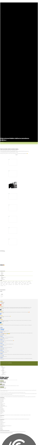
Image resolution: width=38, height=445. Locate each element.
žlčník (4, 285)
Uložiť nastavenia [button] (7, 430)
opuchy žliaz (2, 283)
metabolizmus (13, 282)
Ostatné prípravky (3, 279)
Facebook (2, 295)
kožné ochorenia (29, 281)
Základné (1, 396)
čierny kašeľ (22, 284)
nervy (25, 282)
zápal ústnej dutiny (16, 284)
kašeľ (26, 281)
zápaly (13, 284)
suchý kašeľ (19, 283)
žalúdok (24, 284)
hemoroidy (21, 281)
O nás (1, 272)
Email (1, 294)
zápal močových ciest (10, 284)
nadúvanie (23, 282)
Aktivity (2, 274)
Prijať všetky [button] (1, 430)
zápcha (19, 284)
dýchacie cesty (16, 281)
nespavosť (27, 282)
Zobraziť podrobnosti (2, 397)
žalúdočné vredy (28, 284)
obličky (30, 282)
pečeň (4, 283)
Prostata (9, 283)
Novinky (2, 136)
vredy (27, 283)
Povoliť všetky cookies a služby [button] (10, 432)
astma (1, 281)
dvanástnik (13, 281)
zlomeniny (4, 284)
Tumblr (2, 296)
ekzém (19, 281)
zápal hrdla (6, 284)
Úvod (1, 276)
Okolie (1, 273)
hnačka (24, 281)
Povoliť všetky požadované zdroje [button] (3, 432)
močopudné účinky (16, 282)
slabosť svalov (16, 283)
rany (11, 283)
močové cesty (20, 282)
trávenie (21, 283)
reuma (13, 283)
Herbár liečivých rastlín (3, 277)
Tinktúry (2, 278)
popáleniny (6, 283)
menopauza (5, 282)
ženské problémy (2, 285)
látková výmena (2, 282)
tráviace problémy (25, 283)
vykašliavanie (30, 283)
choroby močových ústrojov (5, 281)
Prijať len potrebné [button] (4, 430)
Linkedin (2, 296)
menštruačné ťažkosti (8, 282)
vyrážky (1, 284)
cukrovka (8, 281)
